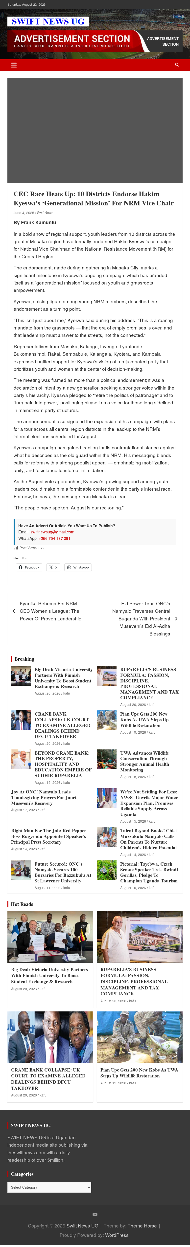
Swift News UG (82, 1225)
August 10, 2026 (133, 887)
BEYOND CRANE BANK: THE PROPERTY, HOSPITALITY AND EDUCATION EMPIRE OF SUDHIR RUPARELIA (63, 764)
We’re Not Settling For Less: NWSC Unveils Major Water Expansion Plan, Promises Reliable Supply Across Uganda (149, 802)
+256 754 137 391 (55, 538)
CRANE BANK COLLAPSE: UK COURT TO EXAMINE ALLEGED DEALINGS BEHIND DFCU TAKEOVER (63, 725)
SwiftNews (45, 212)
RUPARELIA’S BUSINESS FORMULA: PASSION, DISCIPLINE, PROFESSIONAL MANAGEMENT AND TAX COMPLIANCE (149, 683)
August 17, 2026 (24, 809)
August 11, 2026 (47, 887)
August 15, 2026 (133, 821)
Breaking (24, 658)
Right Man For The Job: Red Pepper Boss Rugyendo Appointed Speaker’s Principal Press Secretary (48, 836)
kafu (66, 693)
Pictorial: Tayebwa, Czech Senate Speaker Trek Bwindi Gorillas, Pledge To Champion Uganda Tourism (149, 872)
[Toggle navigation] (14, 65)
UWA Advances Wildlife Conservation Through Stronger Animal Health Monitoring (144, 761)
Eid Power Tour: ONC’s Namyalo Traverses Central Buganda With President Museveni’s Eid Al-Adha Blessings (141, 618)
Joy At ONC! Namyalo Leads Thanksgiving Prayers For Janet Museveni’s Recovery (43, 797)
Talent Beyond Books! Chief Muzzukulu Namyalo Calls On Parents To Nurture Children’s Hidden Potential (148, 839)
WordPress (117, 1234)
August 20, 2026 (47, 693)
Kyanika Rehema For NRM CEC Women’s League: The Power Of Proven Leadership (50, 611)
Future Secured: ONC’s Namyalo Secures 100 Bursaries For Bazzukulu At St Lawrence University (63, 872)
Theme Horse (142, 1225)
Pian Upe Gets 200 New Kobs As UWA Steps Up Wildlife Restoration (144, 719)
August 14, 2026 (24, 848)
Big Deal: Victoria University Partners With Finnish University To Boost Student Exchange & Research (64, 677)
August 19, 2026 (133, 732)
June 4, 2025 (24, 212)
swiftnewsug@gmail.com (52, 532)
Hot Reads (22, 904)
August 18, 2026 (133, 776)
